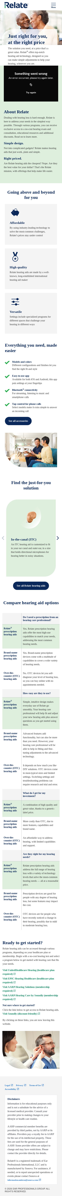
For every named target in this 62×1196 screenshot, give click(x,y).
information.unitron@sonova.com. (22, 1180)
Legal (7, 1085)
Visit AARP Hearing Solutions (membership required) (26, 989)
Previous (10, 538)
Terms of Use (35, 1085)
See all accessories (18, 421)
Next (57, 538)
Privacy (20, 1085)
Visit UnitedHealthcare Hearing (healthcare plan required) (29, 972)
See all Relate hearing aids (31, 585)
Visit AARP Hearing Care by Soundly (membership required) (30, 997)
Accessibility (11, 1089)
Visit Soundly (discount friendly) (20, 1013)
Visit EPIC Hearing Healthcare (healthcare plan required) (28, 980)
